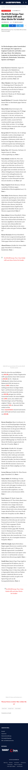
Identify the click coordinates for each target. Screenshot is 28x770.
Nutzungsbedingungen (6, 738)
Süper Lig (5, 762)
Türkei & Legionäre (6, 10)
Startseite (3, 6)
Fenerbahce (16, 762)
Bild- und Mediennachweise (7, 740)
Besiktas (11, 762)
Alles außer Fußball (11, 766)
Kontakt (3, 731)
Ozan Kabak (17, 708)
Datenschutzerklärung (6, 736)
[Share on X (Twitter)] (19, 25)
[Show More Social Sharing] (25, 25)
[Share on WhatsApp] (5, 25)
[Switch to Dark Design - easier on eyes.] (23, 2)
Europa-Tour (10, 708)
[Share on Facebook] (12, 25)
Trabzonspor (10, 764)
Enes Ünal (4, 708)
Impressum (3, 733)
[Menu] (2, 2)
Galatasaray (23, 762)
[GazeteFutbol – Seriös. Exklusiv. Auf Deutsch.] (13, 2)
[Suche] (26, 2)
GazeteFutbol (9, 409)
